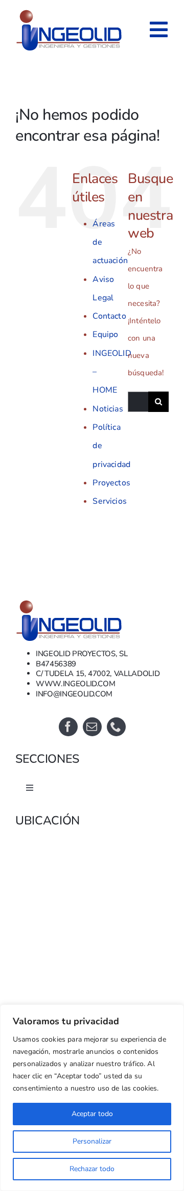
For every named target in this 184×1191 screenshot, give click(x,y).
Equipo (105, 334)
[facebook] (68, 726)
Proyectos (111, 482)
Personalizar (92, 1141)
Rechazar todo (92, 1169)
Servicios (109, 501)
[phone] (116, 726)
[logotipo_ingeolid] (69, 602)
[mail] (92, 726)
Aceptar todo (92, 1114)
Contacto (109, 316)
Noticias (108, 409)
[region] (92, 1097)
